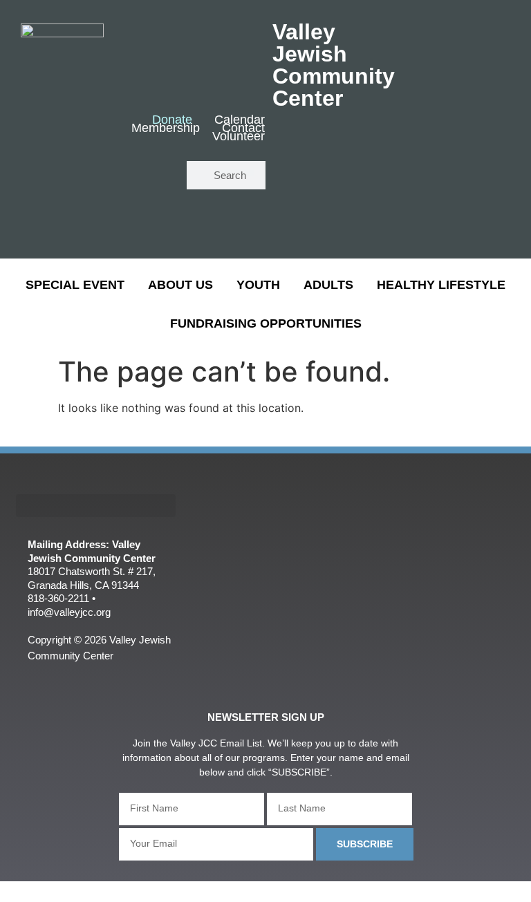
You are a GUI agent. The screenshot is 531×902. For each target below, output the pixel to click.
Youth (258, 285)
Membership (165, 128)
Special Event (75, 285)
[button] (96, 505)
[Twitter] (151, 176)
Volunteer (238, 137)
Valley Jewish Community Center (333, 65)
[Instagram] (151, 217)
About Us (180, 285)
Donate (172, 120)
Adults (328, 285)
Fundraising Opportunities (266, 323)
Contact (243, 128)
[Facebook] (111, 176)
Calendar (239, 120)
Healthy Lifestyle (441, 285)
